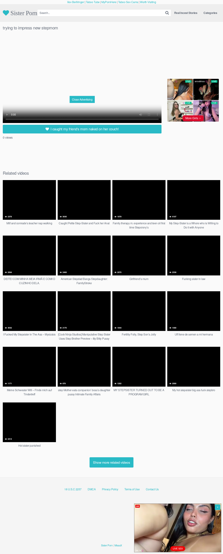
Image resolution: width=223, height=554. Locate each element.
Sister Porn (23, 13)
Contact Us (152, 489)
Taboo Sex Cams (128, 2)
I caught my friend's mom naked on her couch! (84, 128)
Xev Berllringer (75, 2)
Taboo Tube (93, 2)
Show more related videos (111, 462)
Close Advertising (82, 99)
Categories (210, 13)
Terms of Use (132, 489)
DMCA (92, 489)
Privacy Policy (110, 489)
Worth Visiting (148, 2)
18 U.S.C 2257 (73, 489)
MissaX (118, 545)
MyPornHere (108, 2)
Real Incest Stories (185, 13)
